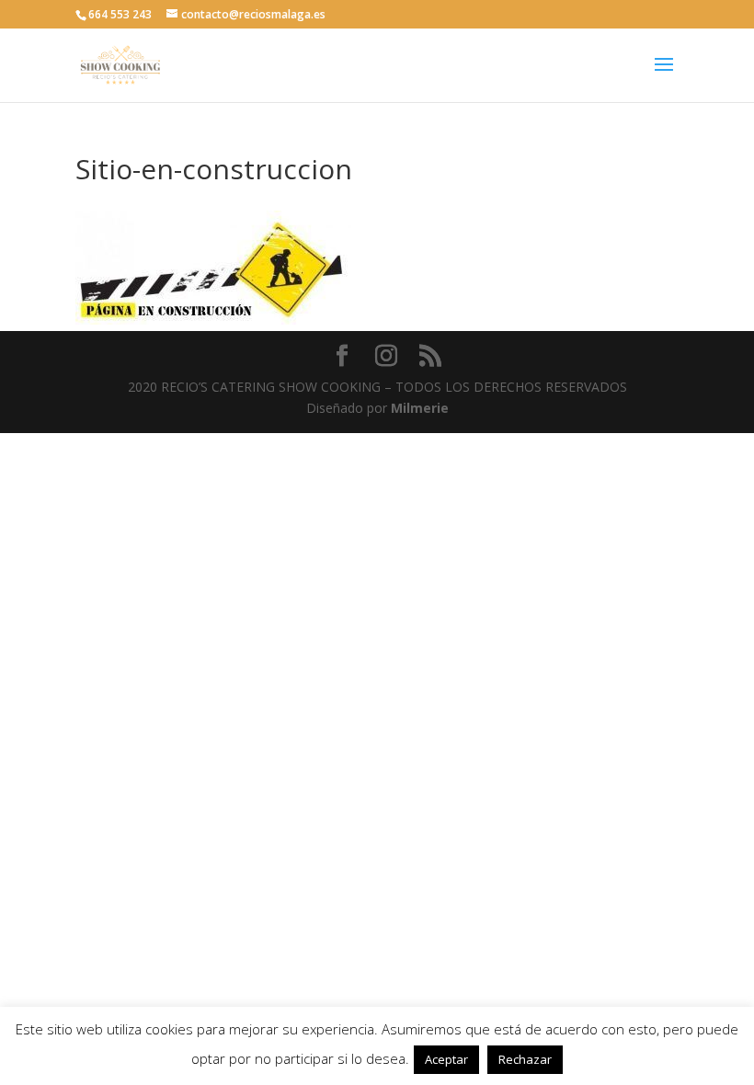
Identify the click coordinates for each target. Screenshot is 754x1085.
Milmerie (420, 408)
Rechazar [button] (525, 1059)
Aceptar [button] (446, 1059)
